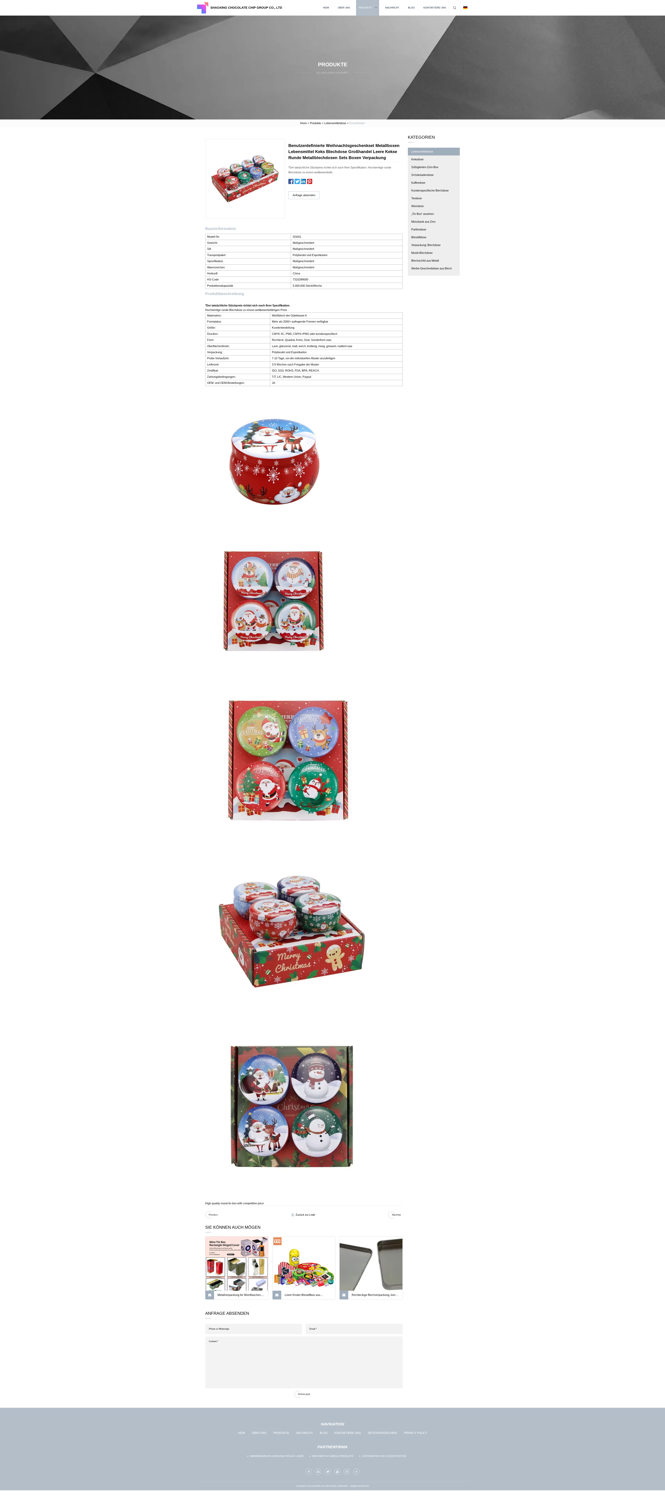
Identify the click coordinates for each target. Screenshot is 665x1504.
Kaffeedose (418, 182)
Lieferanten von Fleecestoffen (384, 1456)
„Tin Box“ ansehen (422, 213)
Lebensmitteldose (335, 123)
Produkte (365, 7)
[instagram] (347, 1472)
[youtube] (337, 1472)
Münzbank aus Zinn (423, 221)
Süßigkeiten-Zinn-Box (424, 167)
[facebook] (309, 1472)
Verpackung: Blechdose (426, 245)
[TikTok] (356, 1472)
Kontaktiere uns (434, 7)
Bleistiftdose (418, 237)
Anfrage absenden (304, 195)
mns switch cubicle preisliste (332, 1456)
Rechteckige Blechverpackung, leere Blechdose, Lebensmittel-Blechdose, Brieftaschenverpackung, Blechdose (374, 1296)
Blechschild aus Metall (425, 260)
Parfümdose (418, 229)
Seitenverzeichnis (382, 1432)
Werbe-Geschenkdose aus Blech (431, 268)
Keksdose (417, 159)
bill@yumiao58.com (359, 1486)
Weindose (417, 206)
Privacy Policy (415, 1432)
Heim (326, 7)
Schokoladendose (422, 174)
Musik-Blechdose (422, 252)
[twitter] (328, 1472)
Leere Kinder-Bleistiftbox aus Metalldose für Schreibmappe (303, 1296)
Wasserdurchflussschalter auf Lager (277, 1456)
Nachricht (392, 7)
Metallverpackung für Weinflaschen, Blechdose (239, 1296)
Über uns (344, 7)
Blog (411, 7)
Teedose (416, 198)
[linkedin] (318, 1472)
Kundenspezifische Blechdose (430, 190)
